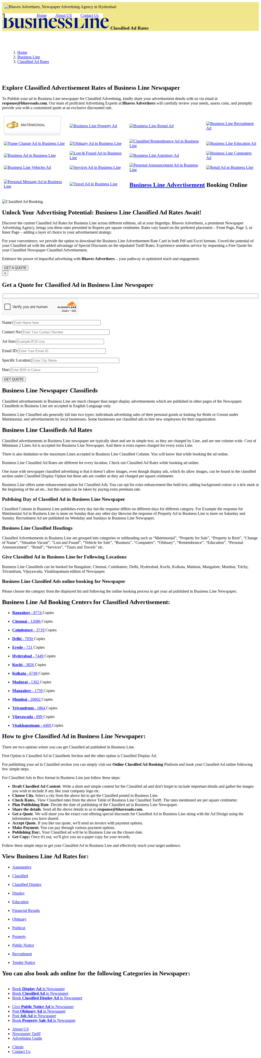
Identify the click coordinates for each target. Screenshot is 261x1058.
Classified (20, 876)
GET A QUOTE (15, 268)
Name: (7, 322)
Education (20, 902)
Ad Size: (9, 341)
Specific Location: (16, 360)
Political (18, 928)
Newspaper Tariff (26, 1033)
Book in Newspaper (38, 989)
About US (63, 15)
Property (19, 936)
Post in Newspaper (39, 1011)
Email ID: (10, 351)
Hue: (6, 369)
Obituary (19, 919)
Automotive (21, 867)
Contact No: (12, 332)
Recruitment (22, 954)
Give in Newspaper (43, 1006)
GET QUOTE (14, 379)
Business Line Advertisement (167, 185)
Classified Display (27, 884)
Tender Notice (23, 962)
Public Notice (23, 945)
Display (18, 893)
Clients (17, 1047)
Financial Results (26, 910)
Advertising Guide (27, 1038)
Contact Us (90, 15)
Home (42, 15)
